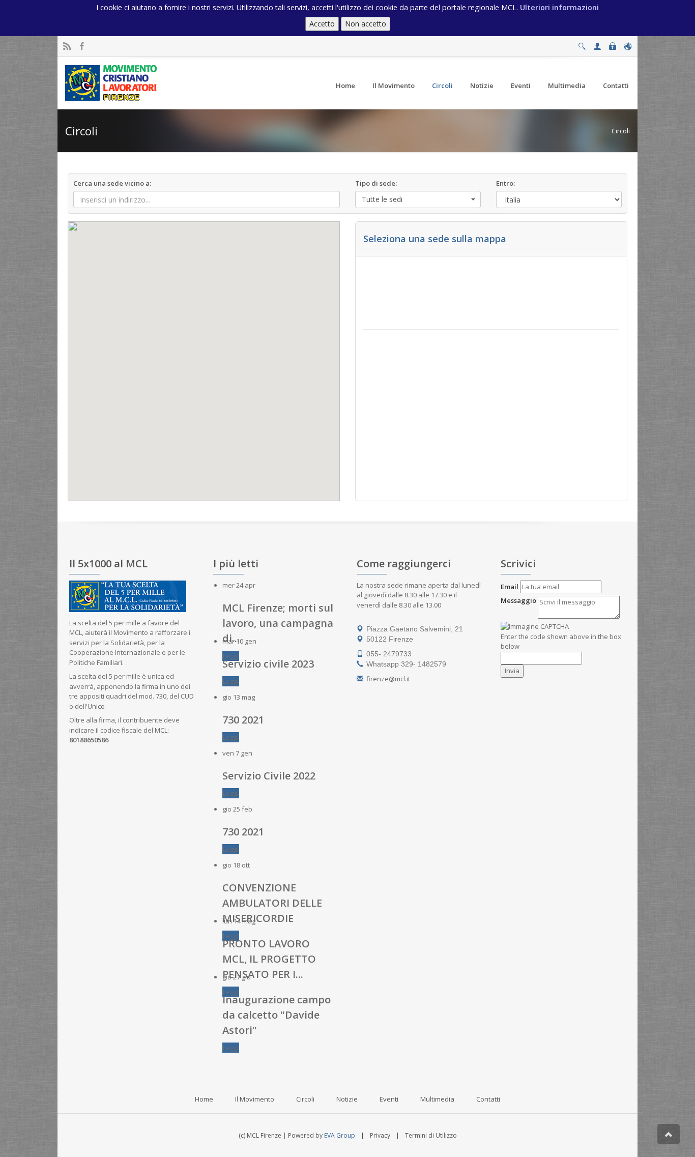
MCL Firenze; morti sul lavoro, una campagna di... (277, 623)
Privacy (380, 1135)
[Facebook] (82, 46)
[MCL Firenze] (112, 82)
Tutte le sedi (382, 199)
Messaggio (518, 600)
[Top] (668, 1134)
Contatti (488, 1099)
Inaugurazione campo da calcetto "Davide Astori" (276, 1015)
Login (612, 43)
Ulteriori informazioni (559, 7)
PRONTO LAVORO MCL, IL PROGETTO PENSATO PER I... (269, 959)
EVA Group (339, 1135)
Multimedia (437, 1099)
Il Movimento (254, 1099)
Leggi (231, 655)
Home (204, 1099)
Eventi (389, 1099)
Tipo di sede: (376, 183)
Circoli (621, 131)
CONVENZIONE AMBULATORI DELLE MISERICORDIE (272, 903)
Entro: (505, 183)
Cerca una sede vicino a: (112, 183)
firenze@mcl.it (388, 678)
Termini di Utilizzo (431, 1135)
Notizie (347, 1099)
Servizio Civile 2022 (268, 776)
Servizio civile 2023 (268, 664)
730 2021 (243, 720)
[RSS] (67, 46)
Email (509, 586)
